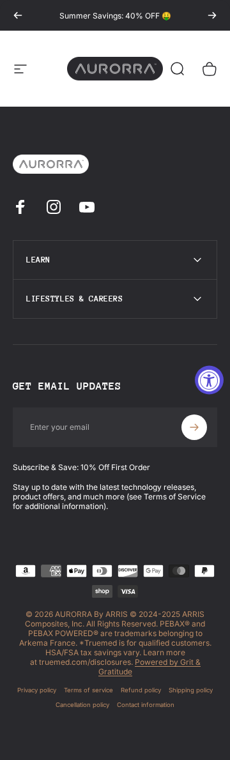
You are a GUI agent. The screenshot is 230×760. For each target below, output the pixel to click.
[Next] (212, 15)
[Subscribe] (194, 427)
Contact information (145, 704)
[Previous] (18, 15)
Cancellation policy (82, 704)
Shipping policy (191, 690)
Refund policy (141, 690)
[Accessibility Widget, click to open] (209, 380)
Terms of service (88, 690)
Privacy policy (36, 690)
